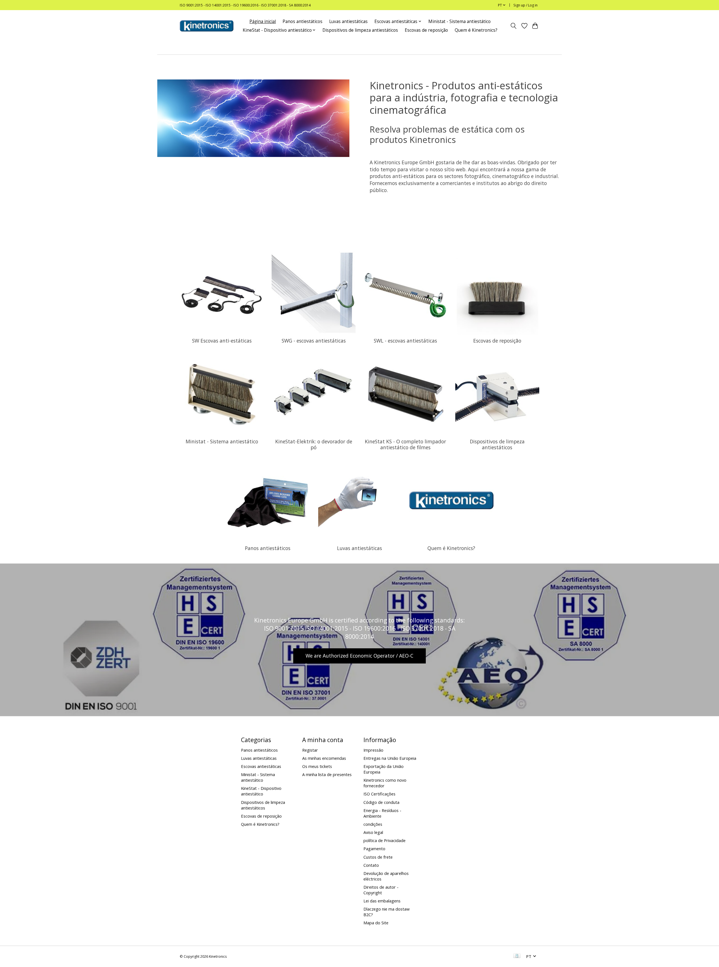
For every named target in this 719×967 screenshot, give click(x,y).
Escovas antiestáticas (261, 766)
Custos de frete (378, 857)
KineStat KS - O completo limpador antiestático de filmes (405, 444)
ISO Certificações (379, 794)
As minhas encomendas (324, 758)
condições (372, 824)
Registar (310, 750)
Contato (371, 865)
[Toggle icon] (513, 26)
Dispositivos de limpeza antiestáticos (360, 30)
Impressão (373, 750)
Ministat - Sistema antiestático (459, 21)
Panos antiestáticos (302, 21)
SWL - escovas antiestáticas (405, 340)
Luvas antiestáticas (348, 21)
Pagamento (374, 848)
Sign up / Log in (525, 5)
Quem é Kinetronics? (476, 30)
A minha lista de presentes (327, 774)
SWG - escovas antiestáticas (314, 340)
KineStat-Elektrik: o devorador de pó (313, 444)
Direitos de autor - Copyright (381, 889)
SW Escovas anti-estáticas (222, 340)
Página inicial (262, 21)
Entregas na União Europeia (389, 758)
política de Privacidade (384, 840)
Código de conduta (381, 802)
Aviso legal (373, 832)
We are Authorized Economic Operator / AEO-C (359, 655)
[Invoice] (516, 956)
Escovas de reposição (426, 30)
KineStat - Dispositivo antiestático (261, 791)
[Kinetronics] (206, 25)
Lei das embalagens (382, 901)
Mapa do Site (375, 922)
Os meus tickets (317, 766)
